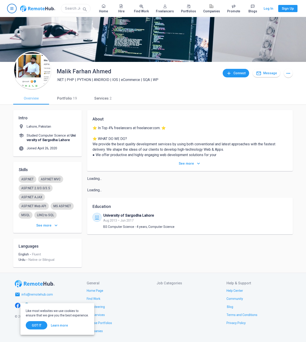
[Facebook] (17, 305)
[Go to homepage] (37, 8)
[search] (76, 8)
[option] (27, 179)
